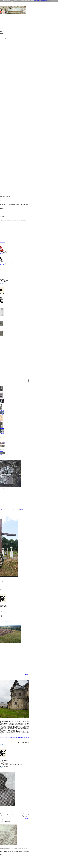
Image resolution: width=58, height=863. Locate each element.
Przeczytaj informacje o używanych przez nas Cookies (41, 0)
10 (4, 855)
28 (6, 855)
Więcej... (26, 674)
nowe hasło (2, 39)
